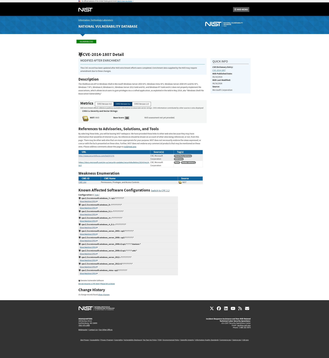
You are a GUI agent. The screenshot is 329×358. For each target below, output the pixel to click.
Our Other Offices (105, 330)
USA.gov (246, 340)
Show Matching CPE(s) (88, 201)
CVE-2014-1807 (219, 70)
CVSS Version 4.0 (104, 104)
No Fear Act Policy (150, 340)
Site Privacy (84, 340)
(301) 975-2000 (84, 325)
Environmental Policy (171, 340)
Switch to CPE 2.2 (160, 190)
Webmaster (82, 329)
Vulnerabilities (86, 41)
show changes (103, 294)
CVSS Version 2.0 (141, 104)
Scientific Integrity (187, 340)
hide (97, 195)
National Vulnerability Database (108, 26)
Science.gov (236, 340)
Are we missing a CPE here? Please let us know (96, 284)
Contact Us (93, 329)
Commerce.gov (225, 340)
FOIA (160, 340)
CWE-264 (82, 182)
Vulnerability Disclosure (133, 340)
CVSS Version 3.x (123, 104)
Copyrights (118, 340)
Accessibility (94, 340)
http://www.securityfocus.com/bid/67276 (96, 156)
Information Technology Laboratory (95, 20)
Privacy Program (107, 340)
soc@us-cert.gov (244, 325)
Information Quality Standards (207, 340)
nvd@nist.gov (130, 146)
